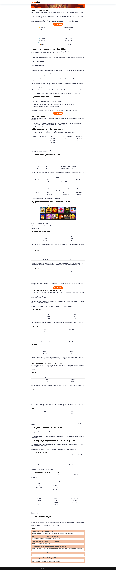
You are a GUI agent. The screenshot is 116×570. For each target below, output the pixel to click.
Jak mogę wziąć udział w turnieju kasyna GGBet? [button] (44, 558)
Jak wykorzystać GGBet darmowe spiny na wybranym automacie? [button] (49, 546)
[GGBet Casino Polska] (36, 1)
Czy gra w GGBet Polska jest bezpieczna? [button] (43, 531)
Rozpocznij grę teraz (58, 24)
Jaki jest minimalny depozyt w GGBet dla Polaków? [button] (45, 536)
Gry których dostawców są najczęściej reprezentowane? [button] (46, 552)
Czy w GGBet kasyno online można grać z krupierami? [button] (46, 541)
